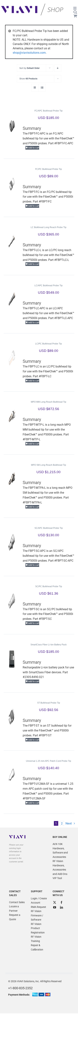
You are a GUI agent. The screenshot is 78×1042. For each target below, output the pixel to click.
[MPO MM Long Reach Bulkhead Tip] (12, 416)
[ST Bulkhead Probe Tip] (12, 717)
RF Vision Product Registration (38, 928)
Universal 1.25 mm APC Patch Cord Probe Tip (48, 761)
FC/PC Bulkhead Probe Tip (48, 169)
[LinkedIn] (61, 907)
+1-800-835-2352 (20, 988)
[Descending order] (57, 68)
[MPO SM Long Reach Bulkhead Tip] (12, 479)
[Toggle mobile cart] (75, 16)
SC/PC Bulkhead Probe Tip (48, 586)
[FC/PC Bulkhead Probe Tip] (12, 183)
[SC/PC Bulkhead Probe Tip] (12, 600)
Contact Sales (17, 902)
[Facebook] (61, 902)
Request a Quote (14, 917)
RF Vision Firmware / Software (37, 915)
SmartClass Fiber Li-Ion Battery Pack (48, 644)
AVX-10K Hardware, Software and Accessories (60, 850)
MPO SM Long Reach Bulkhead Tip (48, 465)
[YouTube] (54, 907)
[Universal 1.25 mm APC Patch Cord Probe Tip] (12, 775)
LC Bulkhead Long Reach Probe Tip (48, 227)
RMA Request (38, 906)
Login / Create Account (39, 900)
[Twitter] (54, 902)
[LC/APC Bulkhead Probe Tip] (12, 299)
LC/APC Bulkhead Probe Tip (48, 285)
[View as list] (42, 87)
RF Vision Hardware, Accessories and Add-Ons (60, 867)
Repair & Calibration (37, 947)
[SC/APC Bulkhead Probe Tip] (12, 542)
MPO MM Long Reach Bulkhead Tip (48, 402)
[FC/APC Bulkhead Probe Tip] (12, 124)
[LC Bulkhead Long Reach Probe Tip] (12, 241)
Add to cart (33, 147)
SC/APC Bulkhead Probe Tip (48, 528)
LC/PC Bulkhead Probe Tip (48, 343)
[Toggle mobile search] (75, 12)
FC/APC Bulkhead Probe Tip (48, 110)
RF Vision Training (36, 938)
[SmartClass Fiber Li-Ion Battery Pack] (12, 658)
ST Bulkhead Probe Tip (48, 703)
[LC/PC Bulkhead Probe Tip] (12, 357)
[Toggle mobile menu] (75, 8)
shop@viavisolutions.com (29, 52)
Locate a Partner (14, 908)
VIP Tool (57, 878)
